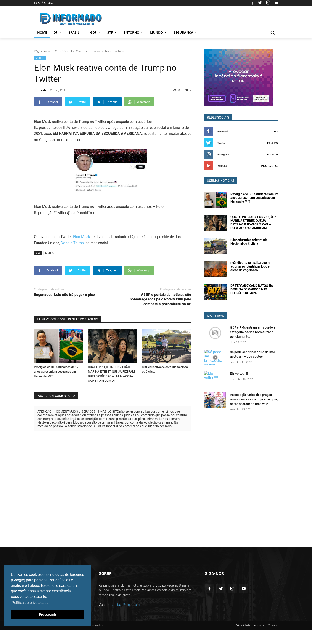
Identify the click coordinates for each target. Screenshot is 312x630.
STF (110, 32)
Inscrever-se (269, 166)
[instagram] (268, 3)
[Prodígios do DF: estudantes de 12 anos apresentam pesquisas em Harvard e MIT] (58, 346)
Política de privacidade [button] (30, 603)
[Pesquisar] (272, 32)
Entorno (131, 32)
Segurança (183, 32)
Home (42, 32)
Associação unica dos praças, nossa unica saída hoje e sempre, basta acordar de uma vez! (254, 399)
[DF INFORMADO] (70, 19)
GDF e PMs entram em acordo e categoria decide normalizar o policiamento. (252, 332)
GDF (93, 32)
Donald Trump (72, 243)
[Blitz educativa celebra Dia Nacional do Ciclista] (166, 346)
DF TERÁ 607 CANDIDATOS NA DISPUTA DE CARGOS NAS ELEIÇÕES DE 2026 (251, 289)
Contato (273, 625)
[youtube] (275, 3)
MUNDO (39, 57)
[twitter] (260, 3)
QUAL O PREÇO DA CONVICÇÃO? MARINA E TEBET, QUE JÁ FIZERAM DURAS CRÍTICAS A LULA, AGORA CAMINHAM (253, 222)
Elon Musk (81, 237)
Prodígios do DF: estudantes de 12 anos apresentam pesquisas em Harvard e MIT (56, 371)
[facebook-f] (209, 588)
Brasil (73, 32)
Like (275, 131)
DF (55, 32)
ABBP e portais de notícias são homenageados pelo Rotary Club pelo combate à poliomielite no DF (160, 299)
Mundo (156, 32)
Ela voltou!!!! (239, 373)
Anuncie (259, 625)
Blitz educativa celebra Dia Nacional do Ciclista (248, 241)
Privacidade (242, 625)
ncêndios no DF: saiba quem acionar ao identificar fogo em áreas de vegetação (251, 266)
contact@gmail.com (126, 604)
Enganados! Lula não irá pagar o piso (64, 294)
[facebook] (252, 3)
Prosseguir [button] (47, 614)
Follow (272, 143)
